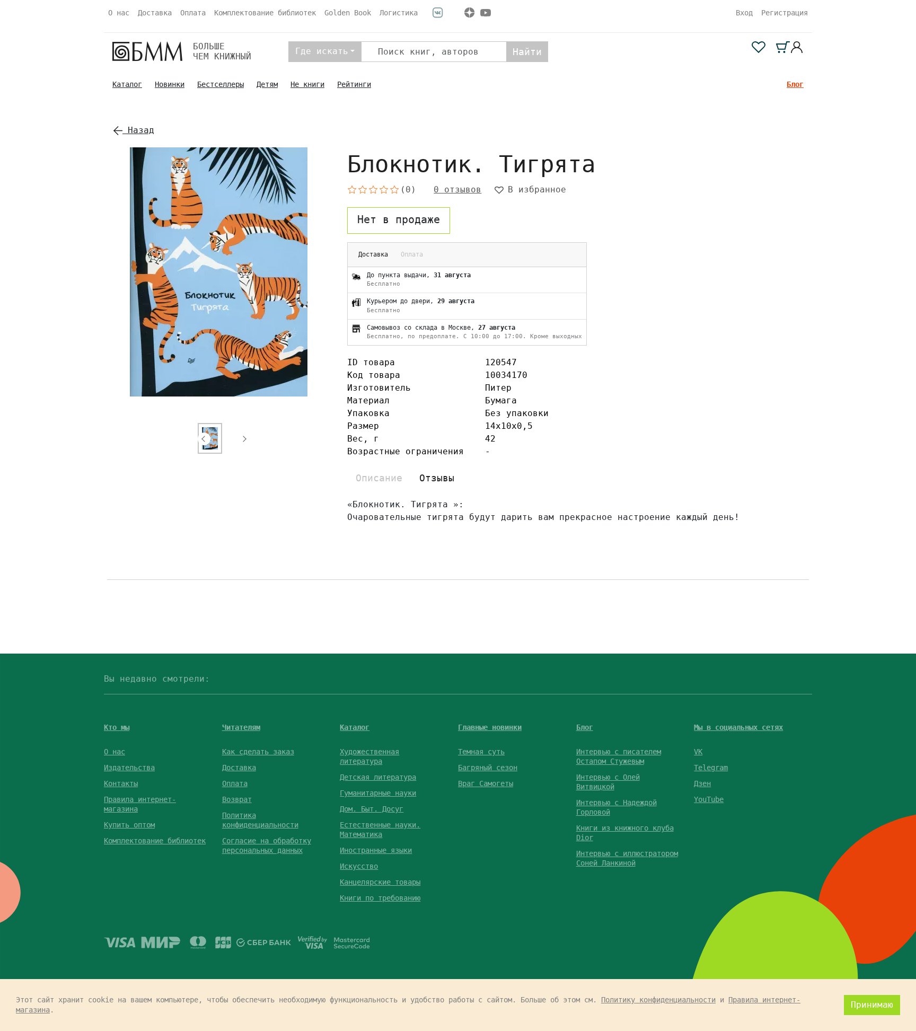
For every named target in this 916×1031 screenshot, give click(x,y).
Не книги (307, 84)
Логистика (399, 12)
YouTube (709, 799)
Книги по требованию (380, 898)
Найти (527, 51)
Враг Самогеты (485, 783)
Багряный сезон (487, 767)
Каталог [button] (354, 727)
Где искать (321, 51)
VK (698, 751)
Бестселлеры (220, 84)
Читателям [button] (241, 727)
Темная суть (481, 751)
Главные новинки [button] (490, 727)
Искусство (359, 866)
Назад (138, 130)
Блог (795, 84)
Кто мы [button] (116, 727)
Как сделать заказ (258, 751)
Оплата (193, 12)
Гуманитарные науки (378, 793)
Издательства (129, 767)
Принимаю (872, 1005)
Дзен (702, 783)
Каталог (127, 84)
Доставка (155, 12)
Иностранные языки (376, 850)
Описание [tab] (379, 477)
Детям (267, 84)
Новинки (169, 84)
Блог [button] (584, 727)
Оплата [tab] (412, 254)
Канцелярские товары (380, 882)
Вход (744, 12)
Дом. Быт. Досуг (371, 809)
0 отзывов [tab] (457, 190)
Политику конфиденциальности (658, 999)
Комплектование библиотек (265, 12)
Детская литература (378, 777)
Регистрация (784, 12)
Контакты (121, 783)
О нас (118, 12)
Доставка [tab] (373, 254)
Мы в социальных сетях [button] (738, 727)
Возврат (237, 799)
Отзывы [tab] (436, 477)
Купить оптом (129, 825)
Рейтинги (354, 84)
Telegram (711, 767)
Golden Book (347, 12)
